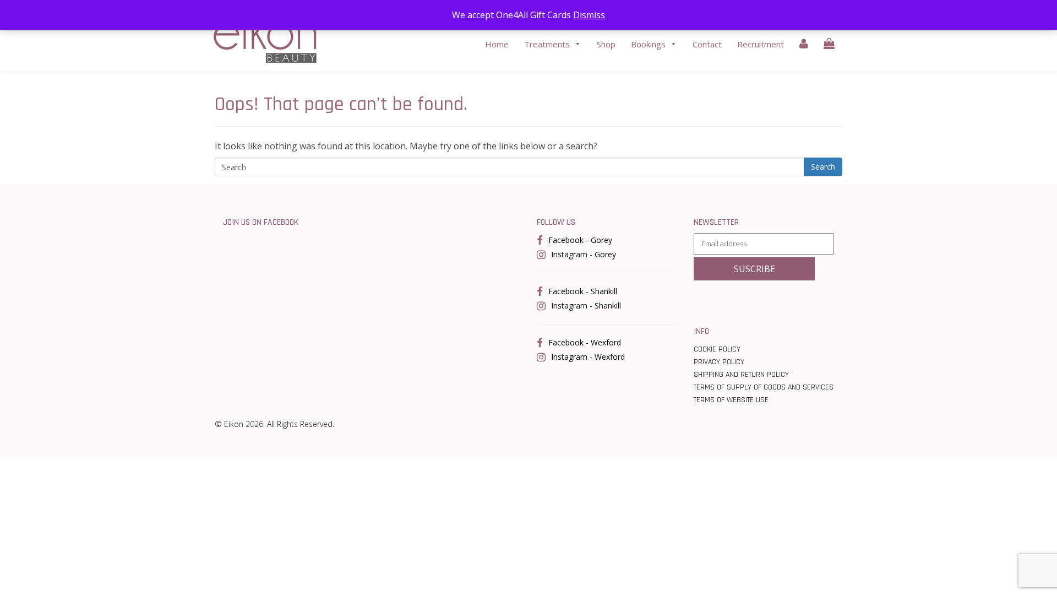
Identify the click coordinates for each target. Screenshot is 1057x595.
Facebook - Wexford (584, 342)
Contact (707, 44)
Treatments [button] (547, 44)
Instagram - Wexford (588, 356)
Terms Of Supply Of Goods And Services (763, 387)
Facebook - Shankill (582, 291)
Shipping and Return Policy (741, 375)
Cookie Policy (717, 349)
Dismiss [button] (589, 15)
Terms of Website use (731, 400)
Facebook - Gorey (580, 240)
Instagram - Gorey (583, 254)
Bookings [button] (648, 44)
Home (497, 44)
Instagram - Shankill (586, 305)
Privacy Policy (719, 362)
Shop (606, 44)
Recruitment (760, 44)
